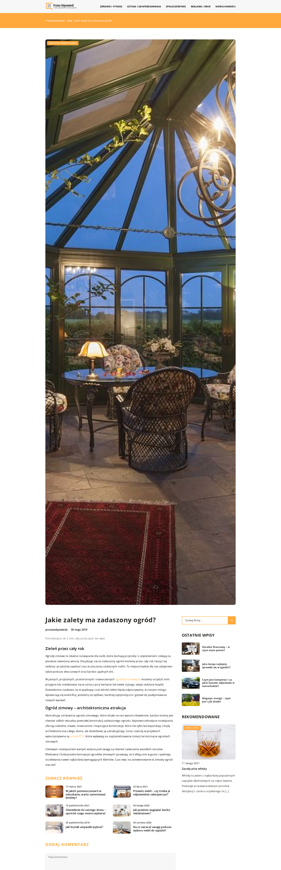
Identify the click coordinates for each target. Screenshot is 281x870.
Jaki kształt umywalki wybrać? (84, 827)
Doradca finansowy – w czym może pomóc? (216, 648)
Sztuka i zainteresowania (144, 6)
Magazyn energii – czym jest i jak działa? (216, 700)
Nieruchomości (225, 6)
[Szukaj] (232, 620)
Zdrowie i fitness (111, 6)
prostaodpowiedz (56, 629)
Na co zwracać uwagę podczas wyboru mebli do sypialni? (152, 828)
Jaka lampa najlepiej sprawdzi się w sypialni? (216, 666)
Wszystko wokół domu (63, 43)
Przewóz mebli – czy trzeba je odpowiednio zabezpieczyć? (151, 792)
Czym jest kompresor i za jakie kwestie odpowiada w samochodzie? (218, 683)
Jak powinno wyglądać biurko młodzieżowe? (151, 811)
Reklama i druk (201, 6)
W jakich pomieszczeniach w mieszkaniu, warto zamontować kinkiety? (86, 794)
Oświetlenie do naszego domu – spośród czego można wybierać (86, 811)
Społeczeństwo (176, 6)
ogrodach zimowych (127, 679)
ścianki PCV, (77, 736)
